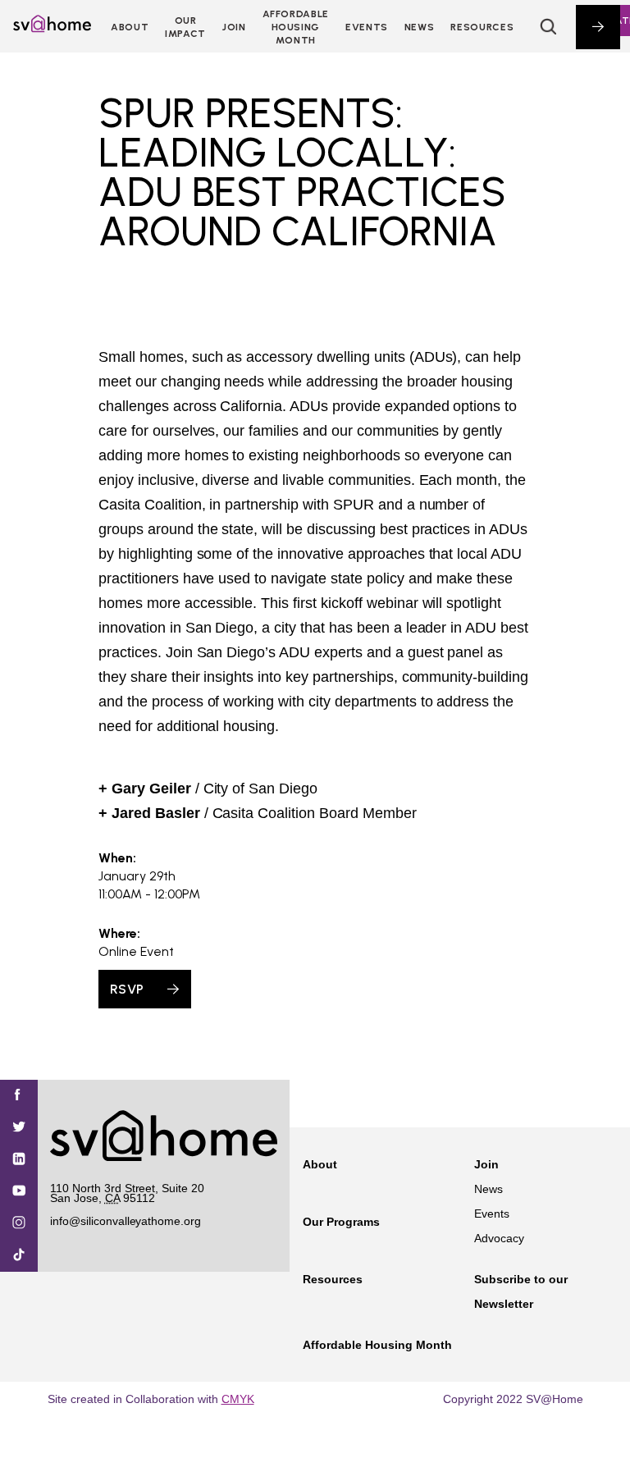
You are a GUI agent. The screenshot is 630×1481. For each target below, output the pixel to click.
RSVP (127, 989)
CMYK (237, 1399)
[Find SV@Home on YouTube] (18, 1192)
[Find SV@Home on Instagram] (18, 1224)
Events (366, 27)
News (419, 27)
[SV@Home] (52, 28)
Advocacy (499, 1238)
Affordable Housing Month (295, 27)
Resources (482, 27)
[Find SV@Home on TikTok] (18, 1256)
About (129, 27)
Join (486, 1164)
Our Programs (341, 1221)
